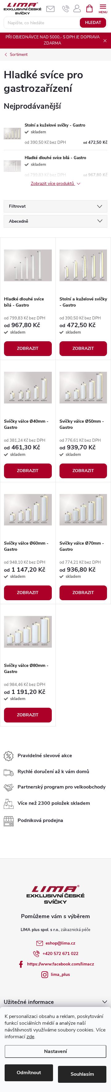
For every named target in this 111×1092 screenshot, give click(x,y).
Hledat (93, 22)
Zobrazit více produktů (53, 183)
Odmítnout (29, 1072)
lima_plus (60, 974)
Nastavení (55, 1051)
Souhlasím (82, 1074)
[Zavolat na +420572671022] (66, 9)
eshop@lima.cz (60, 943)
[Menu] (103, 8)
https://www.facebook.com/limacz (60, 964)
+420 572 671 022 (60, 954)
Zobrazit (28, 348)
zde (30, 1036)
